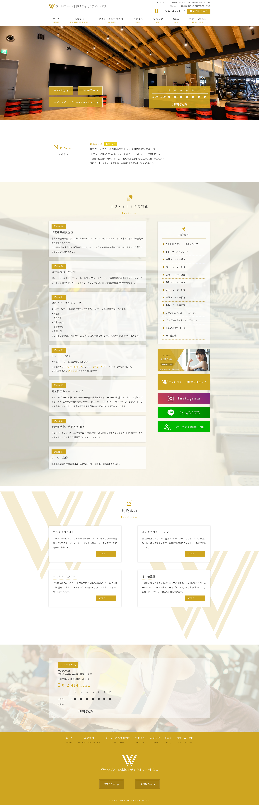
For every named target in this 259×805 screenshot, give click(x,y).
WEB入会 (59, 90)
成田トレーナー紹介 (175, 290)
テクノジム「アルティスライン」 (181, 313)
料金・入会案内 (197, 20)
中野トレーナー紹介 (175, 259)
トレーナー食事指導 (175, 305)
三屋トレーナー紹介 (175, 297)
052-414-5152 (76, 685)
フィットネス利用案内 (111, 20)
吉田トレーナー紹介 (175, 267)
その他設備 (171, 336)
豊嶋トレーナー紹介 (175, 275)
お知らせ (158, 20)
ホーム (56, 20)
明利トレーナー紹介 (175, 282)
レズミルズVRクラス (176, 328)
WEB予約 (89, 90)
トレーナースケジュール (177, 252)
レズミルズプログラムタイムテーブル (74, 102)
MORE (102, 554)
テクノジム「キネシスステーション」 (184, 320)
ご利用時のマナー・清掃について (182, 244)
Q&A (176, 20)
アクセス (138, 20)
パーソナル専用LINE (73, 367)
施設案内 (79, 20)
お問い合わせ (200, 11)
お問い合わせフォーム (96, 367)
